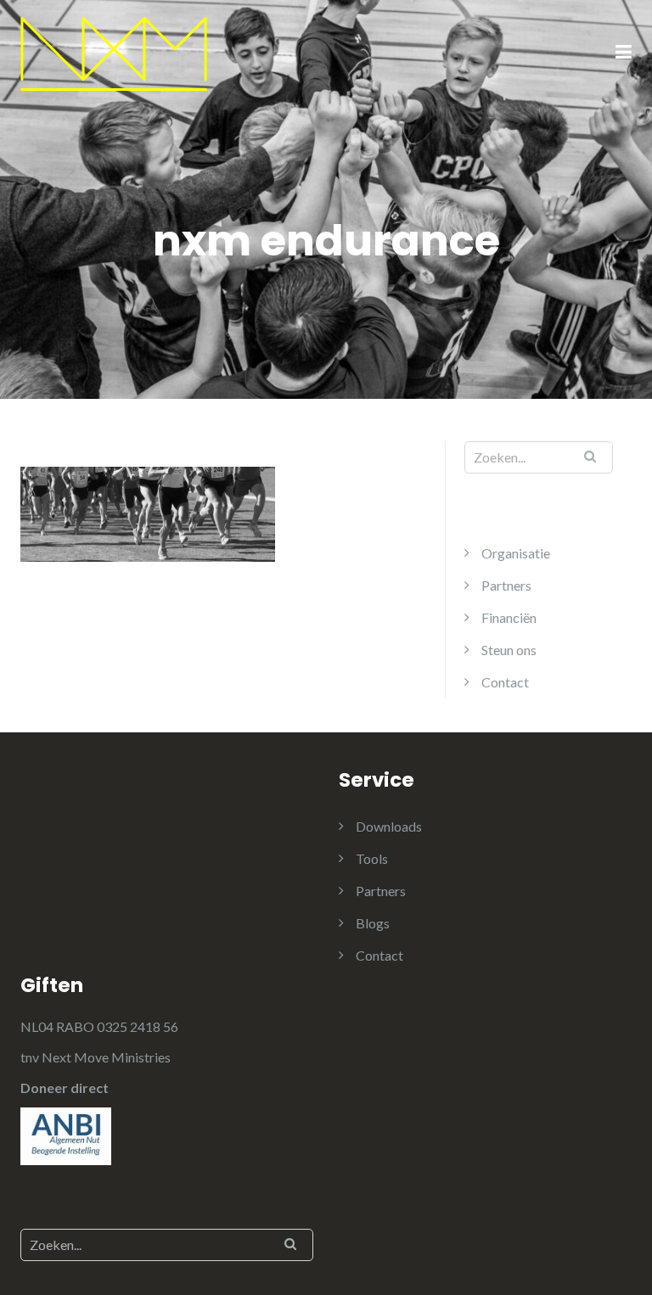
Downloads (389, 826)
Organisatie (515, 553)
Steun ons (509, 650)
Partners (506, 585)
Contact (505, 682)
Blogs (373, 923)
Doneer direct (64, 1087)
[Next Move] (113, 52)
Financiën (509, 617)
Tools (372, 858)
